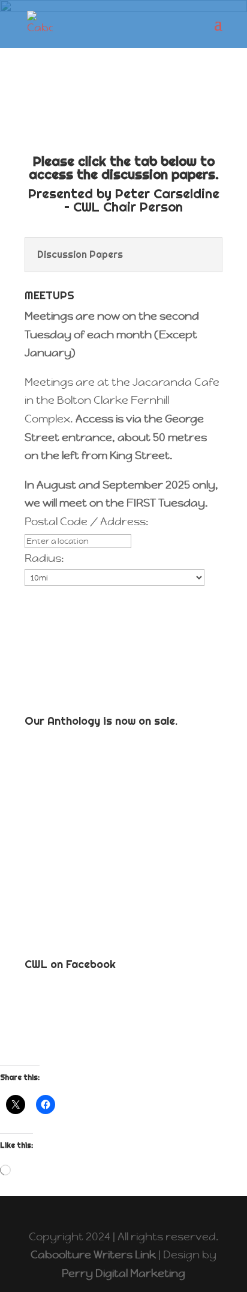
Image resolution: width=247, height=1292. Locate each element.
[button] (37, 598)
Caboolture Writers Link (93, 1254)
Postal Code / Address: (87, 521)
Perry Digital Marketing (123, 1273)
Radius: (44, 558)
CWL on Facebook (70, 964)
